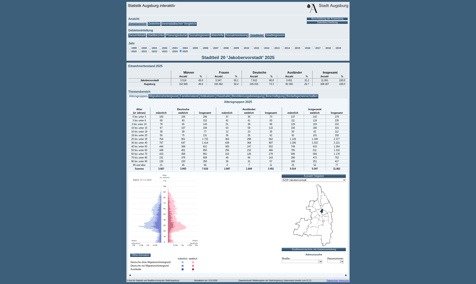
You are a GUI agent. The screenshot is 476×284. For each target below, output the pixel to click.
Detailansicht (137, 23)
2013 (277, 48)
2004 (185, 48)
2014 (287, 48)
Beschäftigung (275, 96)
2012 (266, 48)
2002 (164, 48)
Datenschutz (332, 280)
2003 (175, 48)
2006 (205, 48)
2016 (307, 48)
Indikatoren (207, 96)
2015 (297, 48)
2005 (195, 48)
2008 (226, 48)
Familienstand (189, 96)
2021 (144, 51)
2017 (318, 48)
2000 (144, 48)
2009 (236, 48)
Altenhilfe (217, 35)
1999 (134, 48)
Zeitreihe (154, 23)
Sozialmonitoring (237, 35)
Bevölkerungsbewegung (248, 96)
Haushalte (223, 96)
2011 (256, 48)
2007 (215, 48)
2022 (154, 51)
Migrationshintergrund (163, 96)
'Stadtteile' (257, 35)
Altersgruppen (138, 96)
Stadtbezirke (155, 35)
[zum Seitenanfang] (130, 275)
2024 (175, 51)
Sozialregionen (199, 35)
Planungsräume (176, 35)
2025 (185, 51)
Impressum (344, 280)
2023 (164, 51)
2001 (154, 48)
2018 (328, 48)
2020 (134, 51)
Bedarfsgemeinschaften (302, 96)
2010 (246, 48)
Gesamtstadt (137, 35)
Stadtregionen (275, 35)
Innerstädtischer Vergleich (179, 23)
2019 (338, 48)
